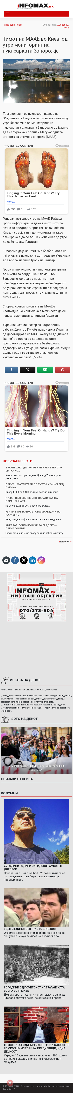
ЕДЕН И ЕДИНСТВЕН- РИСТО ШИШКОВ (30, 929)
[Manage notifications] (10, 1083)
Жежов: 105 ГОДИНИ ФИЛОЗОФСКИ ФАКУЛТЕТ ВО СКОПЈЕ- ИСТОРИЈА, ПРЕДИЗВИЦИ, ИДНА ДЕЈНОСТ (36, 1048)
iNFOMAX (14, 1086)
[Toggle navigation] (8, 14)
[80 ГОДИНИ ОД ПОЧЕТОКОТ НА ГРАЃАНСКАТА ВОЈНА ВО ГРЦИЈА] (36, 965)
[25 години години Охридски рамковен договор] (36, 831)
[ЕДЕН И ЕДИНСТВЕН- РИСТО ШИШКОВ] (36, 907)
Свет (19, 24)
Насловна (9, 24)
